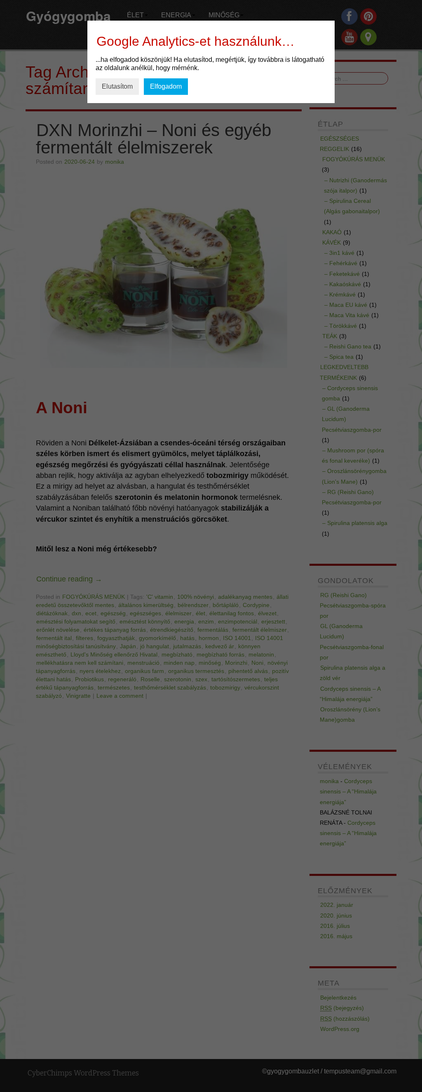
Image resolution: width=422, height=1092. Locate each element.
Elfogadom (166, 86)
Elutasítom (117, 86)
